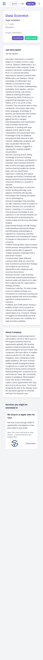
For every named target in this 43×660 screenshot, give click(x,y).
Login (22, 4)
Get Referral (17, 38)
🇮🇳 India (14, 3)
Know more (31, 443)
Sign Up (31, 4)
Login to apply (31, 38)
